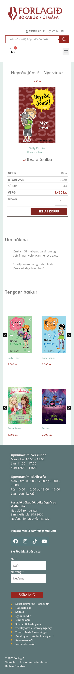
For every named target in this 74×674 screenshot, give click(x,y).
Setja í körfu (48, 211)
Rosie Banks (14, 428)
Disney (46, 428)
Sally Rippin (37, 148)
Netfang (17, 572)
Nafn (14, 559)
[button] (66, 51)
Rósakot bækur (37, 152)
